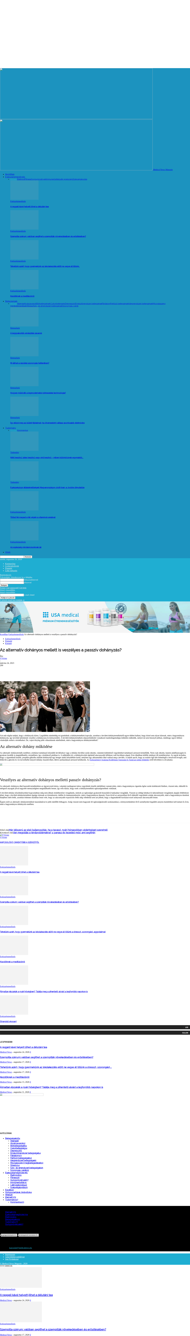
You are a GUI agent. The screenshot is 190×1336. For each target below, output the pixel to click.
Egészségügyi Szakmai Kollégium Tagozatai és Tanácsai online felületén (119, 760)
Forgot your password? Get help (13, 588)
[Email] (50, 673)
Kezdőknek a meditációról (22, 296)
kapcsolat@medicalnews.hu (20, 1248)
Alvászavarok (30, 303)
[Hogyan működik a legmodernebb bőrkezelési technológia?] (24, 385)
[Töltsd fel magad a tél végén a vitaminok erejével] (24, 510)
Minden (13, 179)
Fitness (28, 179)
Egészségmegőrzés (15, 176)
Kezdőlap (9, 174)
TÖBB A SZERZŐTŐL (29, 842)
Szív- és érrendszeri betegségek (48, 306)
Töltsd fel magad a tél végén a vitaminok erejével (32, 517)
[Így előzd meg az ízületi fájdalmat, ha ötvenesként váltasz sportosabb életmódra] (24, 415)
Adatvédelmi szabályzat (15, 1257)
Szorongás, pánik (70, 306)
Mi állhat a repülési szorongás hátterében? (29, 363)
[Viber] (60, 673)
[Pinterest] (23, 673)
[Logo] (76, 118)
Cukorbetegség (58, 303)
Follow (185, 1033)
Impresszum (10, 1254)
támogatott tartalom (28, 1235)
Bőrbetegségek (43, 303)
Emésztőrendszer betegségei (88, 303)
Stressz (30, 306)
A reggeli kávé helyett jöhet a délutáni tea (29, 206)
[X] (13, 673)
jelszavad (27, 582)
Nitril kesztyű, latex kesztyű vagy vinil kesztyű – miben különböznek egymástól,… (46, 457)
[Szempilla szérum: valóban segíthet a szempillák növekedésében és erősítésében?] (24, 229)
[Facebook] (4, 673)
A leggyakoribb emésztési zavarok (26, 333)
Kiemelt (8, 643)
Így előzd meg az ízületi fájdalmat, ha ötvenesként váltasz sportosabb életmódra (47, 423)
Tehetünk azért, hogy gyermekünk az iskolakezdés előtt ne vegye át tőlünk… (45, 266)
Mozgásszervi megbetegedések (26, 1163)
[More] (69, 674)
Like (186, 1027)
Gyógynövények (38, 179)
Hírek (7, 552)
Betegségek (11, 301)
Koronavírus (22, 430)
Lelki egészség (66, 179)
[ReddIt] (41, 673)
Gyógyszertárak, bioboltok (18, 1192)
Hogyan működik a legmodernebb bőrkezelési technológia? (38, 393)
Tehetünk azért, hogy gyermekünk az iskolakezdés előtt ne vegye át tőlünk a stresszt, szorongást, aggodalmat (53, 932)
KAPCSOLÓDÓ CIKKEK (10, 842)
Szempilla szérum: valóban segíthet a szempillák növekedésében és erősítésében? (48, 236)
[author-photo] (4, 835)
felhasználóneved (31, 580)
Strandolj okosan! (8, 1021)
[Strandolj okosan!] (14, 1014)
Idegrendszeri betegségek (141, 303)
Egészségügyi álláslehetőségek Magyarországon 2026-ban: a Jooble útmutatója (47, 487)
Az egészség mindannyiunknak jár (25, 547)
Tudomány (10, 428)
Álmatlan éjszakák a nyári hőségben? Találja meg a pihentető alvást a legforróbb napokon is (44, 991)
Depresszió (70, 303)
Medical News (6, 1052)
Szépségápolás (80, 179)
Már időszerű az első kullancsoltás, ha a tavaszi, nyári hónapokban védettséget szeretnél (58, 830)
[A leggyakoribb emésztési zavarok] (24, 326)
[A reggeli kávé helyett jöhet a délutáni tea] (24, 199)
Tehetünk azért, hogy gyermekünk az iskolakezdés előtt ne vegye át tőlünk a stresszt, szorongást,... (56, 1067)
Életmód (21, 179)
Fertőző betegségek (119, 303)
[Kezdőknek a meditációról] (24, 288)
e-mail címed (29, 595)
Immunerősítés (52, 179)
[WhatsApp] (32, 673)
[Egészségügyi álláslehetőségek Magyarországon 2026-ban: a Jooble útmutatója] (24, 480)
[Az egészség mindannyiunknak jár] (24, 540)
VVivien (3, 658)
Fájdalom (106, 303)
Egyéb (9, 1190)
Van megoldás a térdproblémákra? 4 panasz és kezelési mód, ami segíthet (54, 832)
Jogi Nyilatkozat (11, 1259)
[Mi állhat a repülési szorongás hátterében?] (24, 355)
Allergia (20, 303)
